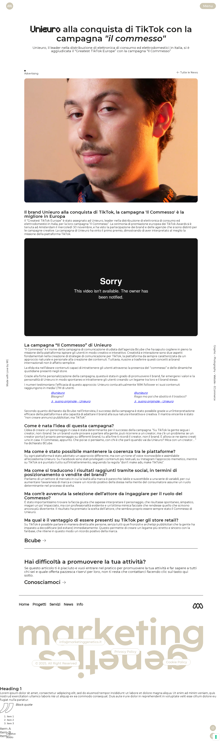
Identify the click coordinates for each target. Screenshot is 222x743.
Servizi (55, 604)
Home (24, 604)
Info (80, 604)
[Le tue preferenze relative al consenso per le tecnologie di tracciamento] (216, 737)
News (68, 604)
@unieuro (58, 393)
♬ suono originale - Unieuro (70, 401)
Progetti (39, 604)
